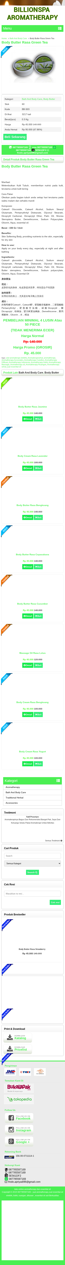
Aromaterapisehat (35, 358)
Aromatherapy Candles (34, 360)
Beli (39, 419)
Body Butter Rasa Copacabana (32, 554)
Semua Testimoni (52, 841)
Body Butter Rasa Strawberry (32, 949)
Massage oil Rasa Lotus (32, 653)
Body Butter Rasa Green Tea (25, 42)
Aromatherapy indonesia (19, 362)
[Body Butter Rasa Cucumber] (32, 599)
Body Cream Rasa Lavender (32, 456)
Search (31, 872)
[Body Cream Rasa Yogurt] (32, 746)
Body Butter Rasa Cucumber (32, 603)
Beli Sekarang (15, 137)
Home (4, 38)
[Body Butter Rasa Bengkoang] (32, 500)
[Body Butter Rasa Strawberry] (32, 933)
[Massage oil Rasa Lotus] (32, 648)
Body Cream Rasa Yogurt (32, 751)
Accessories (12, 803)
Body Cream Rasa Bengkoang (32, 702)
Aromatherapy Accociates (12, 360)
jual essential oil (14, 367)
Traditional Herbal (14, 797)
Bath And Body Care (18, 38)
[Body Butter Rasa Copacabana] (32, 549)
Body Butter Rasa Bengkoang (33, 505)
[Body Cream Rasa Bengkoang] (32, 697)
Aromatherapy (13, 787)
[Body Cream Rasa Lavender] (32, 451)
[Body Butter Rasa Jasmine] (32, 402)
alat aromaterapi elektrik (16, 358)
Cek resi (55, 902)
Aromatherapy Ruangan (36, 364)
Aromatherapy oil (17, 364)
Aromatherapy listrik (39, 362)
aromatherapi (49, 358)
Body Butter (49, 99)
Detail (29, 419)
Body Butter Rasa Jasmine (32, 406)
